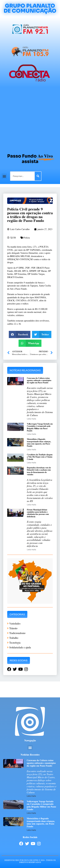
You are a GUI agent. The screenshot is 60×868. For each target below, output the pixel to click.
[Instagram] (39, 844)
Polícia (27, 237)
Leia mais (31, 419)
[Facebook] (21, 844)
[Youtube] (33, 844)
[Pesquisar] (38, 176)
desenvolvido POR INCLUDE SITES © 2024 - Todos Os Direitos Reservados (30, 861)
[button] (4, 176)
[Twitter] (27, 844)
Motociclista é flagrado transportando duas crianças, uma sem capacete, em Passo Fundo (39, 442)
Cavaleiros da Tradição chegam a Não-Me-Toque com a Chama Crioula (39, 457)
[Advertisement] (30, 119)
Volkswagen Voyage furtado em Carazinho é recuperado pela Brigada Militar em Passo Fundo (40, 427)
